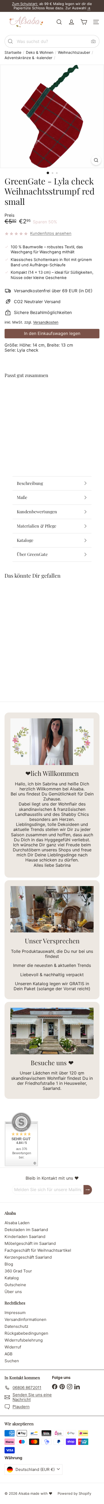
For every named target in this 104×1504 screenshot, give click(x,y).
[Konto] (71, 22)
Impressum (15, 1312)
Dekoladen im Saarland (26, 1229)
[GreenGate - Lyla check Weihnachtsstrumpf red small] (52, 404)
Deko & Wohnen (39, 52)
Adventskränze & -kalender (28, 58)
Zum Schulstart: (25, 4)
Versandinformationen (25, 1319)
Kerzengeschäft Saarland (28, 1257)
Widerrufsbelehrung (24, 1340)
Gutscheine (15, 1284)
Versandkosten (45, 322)
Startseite (13, 52)
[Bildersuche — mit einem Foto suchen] (93, 41)
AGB (9, 1353)
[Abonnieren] (87, 1189)
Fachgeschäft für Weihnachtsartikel (38, 1250)
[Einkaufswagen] (84, 22)
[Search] (10, 41)
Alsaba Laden (17, 1222)
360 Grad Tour (18, 1270)
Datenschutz (16, 1326)
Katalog (12, 1277)
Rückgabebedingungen (26, 1333)
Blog (9, 1264)
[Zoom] (96, 160)
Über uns (13, 1291)
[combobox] (52, 41)
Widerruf (13, 1347)
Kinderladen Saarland (25, 1236)
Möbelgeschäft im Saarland (30, 1243)
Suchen (12, 1360)
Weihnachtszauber (74, 52)
